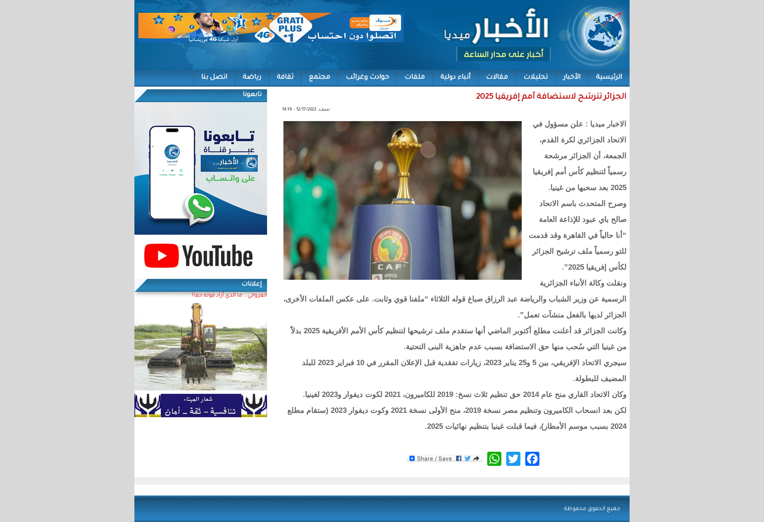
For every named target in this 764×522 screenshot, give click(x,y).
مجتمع (319, 77)
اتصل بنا (214, 77)
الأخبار (572, 77)
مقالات (497, 77)
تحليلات (535, 77)
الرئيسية (609, 77)
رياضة (252, 77)
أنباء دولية (455, 77)
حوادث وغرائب (367, 77)
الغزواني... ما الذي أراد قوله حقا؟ (229, 296)
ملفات (415, 77)
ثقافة (285, 77)
